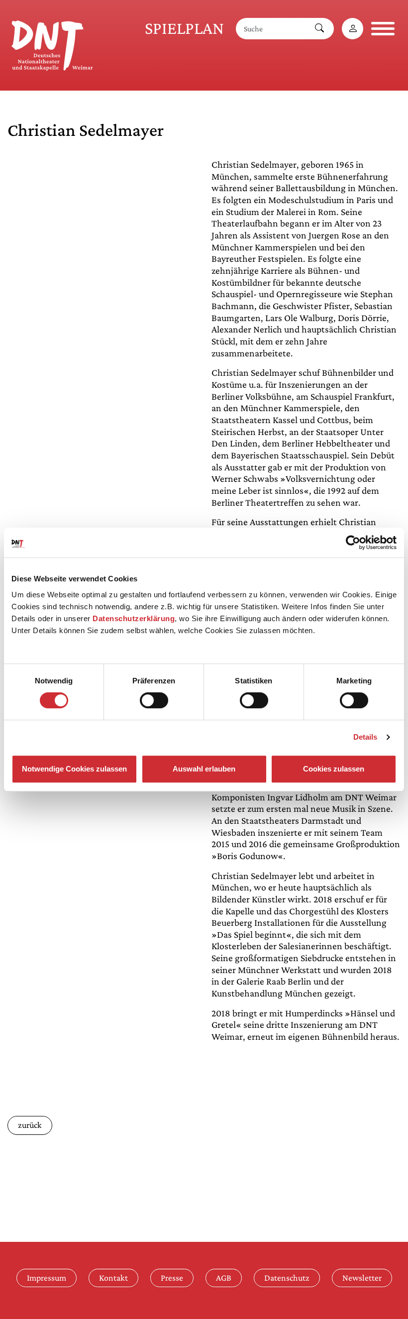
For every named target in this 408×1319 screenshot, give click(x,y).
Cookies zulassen (333, 769)
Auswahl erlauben (204, 769)
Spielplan (184, 28)
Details (365, 737)
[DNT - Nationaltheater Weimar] (52, 44)
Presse (172, 1278)
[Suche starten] (319, 28)
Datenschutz (286, 1278)
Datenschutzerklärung (134, 618)
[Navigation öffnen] (383, 28)
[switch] (154, 700)
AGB (223, 1278)
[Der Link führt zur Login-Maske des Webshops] (352, 28)
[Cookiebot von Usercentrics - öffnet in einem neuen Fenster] (353, 542)
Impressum (46, 1278)
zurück (30, 1125)
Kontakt (113, 1278)
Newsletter (362, 1278)
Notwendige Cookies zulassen (74, 769)
